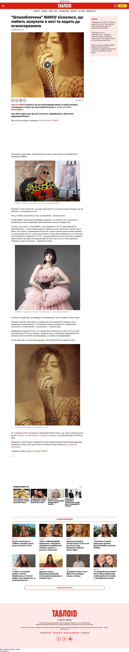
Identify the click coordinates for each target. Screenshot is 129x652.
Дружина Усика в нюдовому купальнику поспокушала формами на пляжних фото (50, 575)
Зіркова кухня (64, 11)
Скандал (44, 11)
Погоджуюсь (4, 651)
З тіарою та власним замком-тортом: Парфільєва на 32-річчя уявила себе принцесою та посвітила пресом (23, 576)
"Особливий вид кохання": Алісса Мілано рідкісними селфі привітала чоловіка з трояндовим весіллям (105, 575)
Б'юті (56, 11)
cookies (17, 649)
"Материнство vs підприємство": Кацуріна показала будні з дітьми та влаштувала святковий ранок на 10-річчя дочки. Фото (103, 36)
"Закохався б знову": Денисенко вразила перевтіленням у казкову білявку (104, 544)
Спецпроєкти (90, 11)
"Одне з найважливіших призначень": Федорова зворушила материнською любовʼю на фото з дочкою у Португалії (50, 545)
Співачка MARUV (18, 105)
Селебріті (37, 11)
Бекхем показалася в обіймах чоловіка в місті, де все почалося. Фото (23, 543)
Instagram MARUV (40, 451)
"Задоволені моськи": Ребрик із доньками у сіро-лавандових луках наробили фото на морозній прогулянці (103, 25)
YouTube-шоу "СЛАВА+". (49, 120)
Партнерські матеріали (71, 633)
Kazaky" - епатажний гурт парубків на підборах (37, 435)
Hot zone (81, 11)
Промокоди (85, 633)
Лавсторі (74, 11)
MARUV (33, 331)
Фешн (51, 11)
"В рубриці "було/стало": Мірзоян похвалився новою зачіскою (77, 574)
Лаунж (94, 19)
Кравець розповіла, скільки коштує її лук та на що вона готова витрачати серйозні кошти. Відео (77, 545)
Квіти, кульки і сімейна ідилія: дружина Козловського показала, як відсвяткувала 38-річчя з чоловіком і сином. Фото (103, 49)
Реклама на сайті (45, 633)
